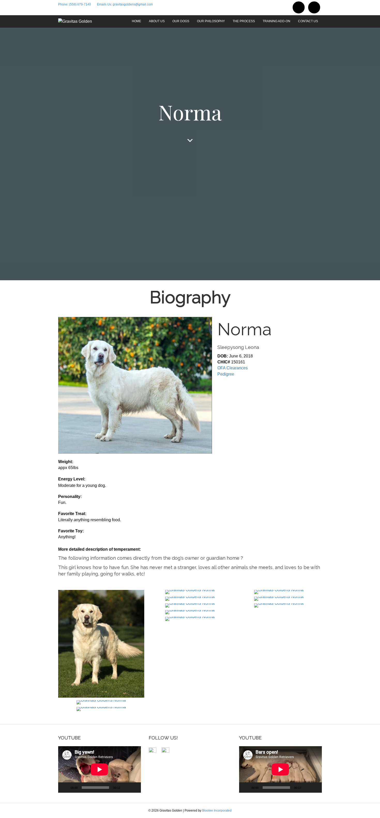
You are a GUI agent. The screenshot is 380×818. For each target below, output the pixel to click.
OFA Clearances (232, 368)
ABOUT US (157, 21)
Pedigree (225, 374)
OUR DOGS (180, 21)
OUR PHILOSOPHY (211, 21)
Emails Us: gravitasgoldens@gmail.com (125, 4)
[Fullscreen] (134, 787)
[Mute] (125, 787)
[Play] (64, 787)
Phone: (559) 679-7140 (74, 4)
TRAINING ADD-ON (276, 21)
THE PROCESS (244, 21)
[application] (99, 769)
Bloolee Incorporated (217, 810)
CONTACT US (308, 21)
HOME (136, 21)
